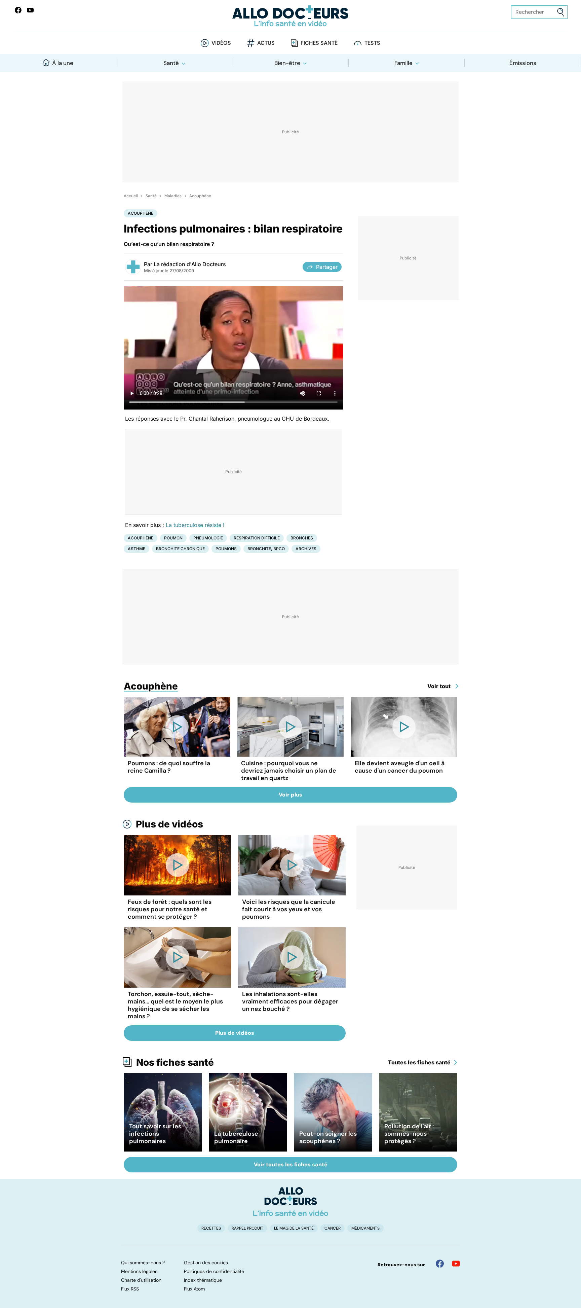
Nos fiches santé (175, 1062)
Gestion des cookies (206, 1263)
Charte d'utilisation (141, 1280)
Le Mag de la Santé (294, 1228)
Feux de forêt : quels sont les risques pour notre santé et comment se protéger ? (169, 909)
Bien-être (287, 63)
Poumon (173, 537)
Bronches (301, 537)
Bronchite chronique (180, 548)
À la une (62, 63)
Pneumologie (208, 537)
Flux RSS (130, 1289)
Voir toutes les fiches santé (290, 1164)
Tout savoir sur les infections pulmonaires (155, 1134)
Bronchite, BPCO (266, 548)
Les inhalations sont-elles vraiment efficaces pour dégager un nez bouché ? (290, 1001)
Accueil (131, 196)
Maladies (173, 196)
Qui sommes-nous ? (143, 1263)
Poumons (226, 548)
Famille (403, 63)
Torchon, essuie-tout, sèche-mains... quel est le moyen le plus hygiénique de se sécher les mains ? (175, 1005)
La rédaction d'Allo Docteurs (190, 264)
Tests (372, 42)
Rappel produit (247, 1228)
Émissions (522, 63)
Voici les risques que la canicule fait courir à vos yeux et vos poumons (288, 909)
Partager (327, 266)
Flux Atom (194, 1289)
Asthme (136, 548)
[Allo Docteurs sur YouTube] (30, 10)
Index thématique (203, 1280)
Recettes (211, 1228)
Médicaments (365, 1228)
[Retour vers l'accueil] (290, 16)
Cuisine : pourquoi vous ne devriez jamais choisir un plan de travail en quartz (288, 770)
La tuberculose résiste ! (195, 525)
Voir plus (290, 794)
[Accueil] (290, 1201)
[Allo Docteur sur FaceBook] (18, 10)
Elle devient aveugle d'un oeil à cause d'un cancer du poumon (399, 767)
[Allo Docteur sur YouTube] (456, 1263)
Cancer (332, 1228)
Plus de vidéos (169, 824)
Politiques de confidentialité (214, 1271)
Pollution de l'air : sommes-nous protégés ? (409, 1134)
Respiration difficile (257, 537)
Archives (306, 548)
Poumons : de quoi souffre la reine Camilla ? (169, 767)
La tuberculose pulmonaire (236, 1137)
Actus (266, 42)
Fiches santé (319, 42)
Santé (171, 63)
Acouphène (200, 196)
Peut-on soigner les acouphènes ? (328, 1137)
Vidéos (221, 42)
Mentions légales (139, 1271)
